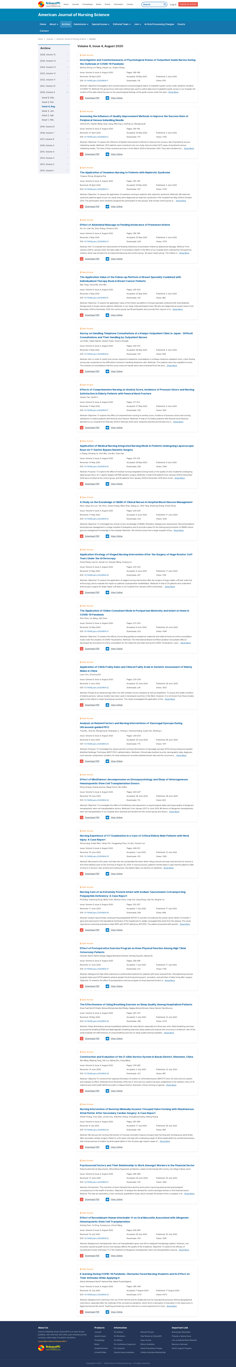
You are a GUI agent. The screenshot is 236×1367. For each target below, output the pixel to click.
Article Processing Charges (159, 24)
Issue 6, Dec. (48, 97)
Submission (80, 24)
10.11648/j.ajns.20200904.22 (96, 688)
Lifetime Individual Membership (153, 1352)
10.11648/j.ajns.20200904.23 (96, 744)
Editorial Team (121, 24)
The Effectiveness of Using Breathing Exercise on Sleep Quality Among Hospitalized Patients (136, 1004)
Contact (130, 4)
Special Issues (100, 24)
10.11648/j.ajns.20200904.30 (96, 1130)
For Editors (118, 1340)
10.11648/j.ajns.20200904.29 (96, 1073)
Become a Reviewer (180, 1344)
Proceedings (87, 4)
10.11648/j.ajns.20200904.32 (96, 1238)
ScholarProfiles (100, 1352)
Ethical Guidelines (147, 1344)
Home (66, 4)
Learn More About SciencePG (52, 1341)
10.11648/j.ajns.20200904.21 (96, 631)
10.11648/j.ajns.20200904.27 (96, 969)
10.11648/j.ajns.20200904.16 (96, 354)
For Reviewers (119, 1336)
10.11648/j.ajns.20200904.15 (96, 298)
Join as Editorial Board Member (184, 1340)
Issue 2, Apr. (48, 115)
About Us (43, 1327)
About (53, 24)
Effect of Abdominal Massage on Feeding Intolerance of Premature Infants (125, 224)
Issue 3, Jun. (48, 111)
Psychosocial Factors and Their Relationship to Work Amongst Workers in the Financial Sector (137, 1165)
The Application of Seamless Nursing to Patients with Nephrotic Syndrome (125, 172)
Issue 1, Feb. (48, 120)
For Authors (118, 1332)
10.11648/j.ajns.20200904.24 (96, 800)
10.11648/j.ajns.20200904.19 (96, 519)
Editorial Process (147, 1332)
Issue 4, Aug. (48, 106)
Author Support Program (182, 1348)
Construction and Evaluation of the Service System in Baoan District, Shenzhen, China (136, 1056)
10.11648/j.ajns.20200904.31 (96, 1182)
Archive (66, 24)
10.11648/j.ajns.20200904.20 (96, 575)
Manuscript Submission (181, 1332)
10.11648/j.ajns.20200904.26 (96, 913)
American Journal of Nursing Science (71, 39)
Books (98, 4)
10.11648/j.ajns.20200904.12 (96, 137)
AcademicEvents (101, 1348)
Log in (173, 4)
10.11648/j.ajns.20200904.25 (96, 856)
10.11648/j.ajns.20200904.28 (96, 1021)
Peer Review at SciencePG (151, 1336)
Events (107, 4)
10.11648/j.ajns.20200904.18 (96, 466)
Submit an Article (188, 4)
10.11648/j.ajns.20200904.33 (96, 1295)
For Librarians (119, 1348)
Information (118, 4)
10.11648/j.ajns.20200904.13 (96, 189)
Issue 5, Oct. (48, 102)
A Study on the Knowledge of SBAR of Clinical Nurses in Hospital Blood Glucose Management (136, 502)
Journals (75, 4)
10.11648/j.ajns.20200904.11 (96, 81)
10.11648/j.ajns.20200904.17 (96, 410)
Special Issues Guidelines (124, 1352)
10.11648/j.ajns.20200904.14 (96, 241)
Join (136, 24)
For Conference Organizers (125, 1344)
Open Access (145, 1340)
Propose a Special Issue (181, 1336)
